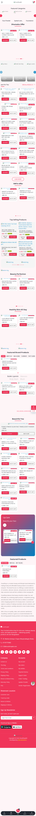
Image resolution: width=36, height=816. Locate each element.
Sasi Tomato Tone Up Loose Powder (26, 441)
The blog (3, 665)
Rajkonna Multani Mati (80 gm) (8, 136)
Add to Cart (13, 40)
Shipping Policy (5, 675)
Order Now (30, 40)
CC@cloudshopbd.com (10, 646)
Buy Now (5, 40)
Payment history (23, 672)
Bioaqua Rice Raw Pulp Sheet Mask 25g (26, 122)
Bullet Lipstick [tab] (12, 376)
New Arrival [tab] (5, 563)
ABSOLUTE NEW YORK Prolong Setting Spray (8, 122)
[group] (10, 262)
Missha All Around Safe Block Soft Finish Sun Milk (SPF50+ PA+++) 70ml (26, 248)
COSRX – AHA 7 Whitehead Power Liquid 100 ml (25, 166)
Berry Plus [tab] (9, 356)
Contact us (4, 661)
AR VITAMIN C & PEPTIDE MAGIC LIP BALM (10, 534)
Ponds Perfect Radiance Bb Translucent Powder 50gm (9, 457)
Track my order (5, 698)
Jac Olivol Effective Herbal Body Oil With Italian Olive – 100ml (26, 92)
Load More (18, 179)
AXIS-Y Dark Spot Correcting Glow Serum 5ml (8, 33)
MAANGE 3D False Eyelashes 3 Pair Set (26, 191)
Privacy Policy (5, 672)
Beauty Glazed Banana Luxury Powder (24, 485)
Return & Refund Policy (7, 679)
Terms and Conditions (7, 668)
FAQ (2, 685)
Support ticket (23, 675)
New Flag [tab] (12, 563)
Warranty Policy (5, 682)
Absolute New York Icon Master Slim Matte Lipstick (8, 386)
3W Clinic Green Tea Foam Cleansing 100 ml (9, 230)
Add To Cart (5, 237)
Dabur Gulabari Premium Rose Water (9, 361)
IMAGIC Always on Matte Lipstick (25, 385)
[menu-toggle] (2, 2)
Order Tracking (23, 679)
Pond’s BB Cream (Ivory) (7, 107)
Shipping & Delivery (6, 705)
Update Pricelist (23, 682)
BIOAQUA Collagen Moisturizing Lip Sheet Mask (25, 107)
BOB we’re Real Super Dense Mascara (9, 281)
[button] (16, 58)
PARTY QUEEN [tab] (31, 356)
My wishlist (22, 668)
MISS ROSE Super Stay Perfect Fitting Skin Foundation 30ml (27, 33)
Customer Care (5, 694)
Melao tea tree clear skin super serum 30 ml (26, 151)
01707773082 (7, 643)
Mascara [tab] (23, 376)
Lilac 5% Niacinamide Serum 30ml (9, 318)
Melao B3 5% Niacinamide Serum (8, 166)
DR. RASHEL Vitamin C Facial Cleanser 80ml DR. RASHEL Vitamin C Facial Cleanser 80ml (26, 136)
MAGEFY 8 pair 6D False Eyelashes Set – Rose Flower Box (9, 192)
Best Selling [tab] (19, 563)
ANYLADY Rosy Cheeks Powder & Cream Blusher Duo (26, 457)
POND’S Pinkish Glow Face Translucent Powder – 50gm (18, 427)
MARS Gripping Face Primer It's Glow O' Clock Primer (8, 486)
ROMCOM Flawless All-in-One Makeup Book (9, 471)
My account (22, 661)
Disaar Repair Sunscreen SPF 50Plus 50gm (24, 318)
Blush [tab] (22, 379)
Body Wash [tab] (14, 379)
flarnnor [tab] (24, 356)
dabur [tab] (3, 356)
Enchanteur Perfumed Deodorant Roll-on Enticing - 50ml (9, 569)
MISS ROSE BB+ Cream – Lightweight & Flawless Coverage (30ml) (9, 92)
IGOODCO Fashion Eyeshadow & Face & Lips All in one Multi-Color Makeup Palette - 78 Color (9, 502)
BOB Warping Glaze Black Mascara (26, 281)
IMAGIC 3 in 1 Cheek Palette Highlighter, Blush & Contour (9, 442)
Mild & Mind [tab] (17, 356)
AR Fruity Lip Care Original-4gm (25, 533)
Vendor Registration (24, 685)
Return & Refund (5, 701)
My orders (22, 665)
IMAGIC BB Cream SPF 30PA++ (26, 471)
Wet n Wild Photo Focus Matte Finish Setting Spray (8, 151)
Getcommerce (22, 740)
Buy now (13, 236)
